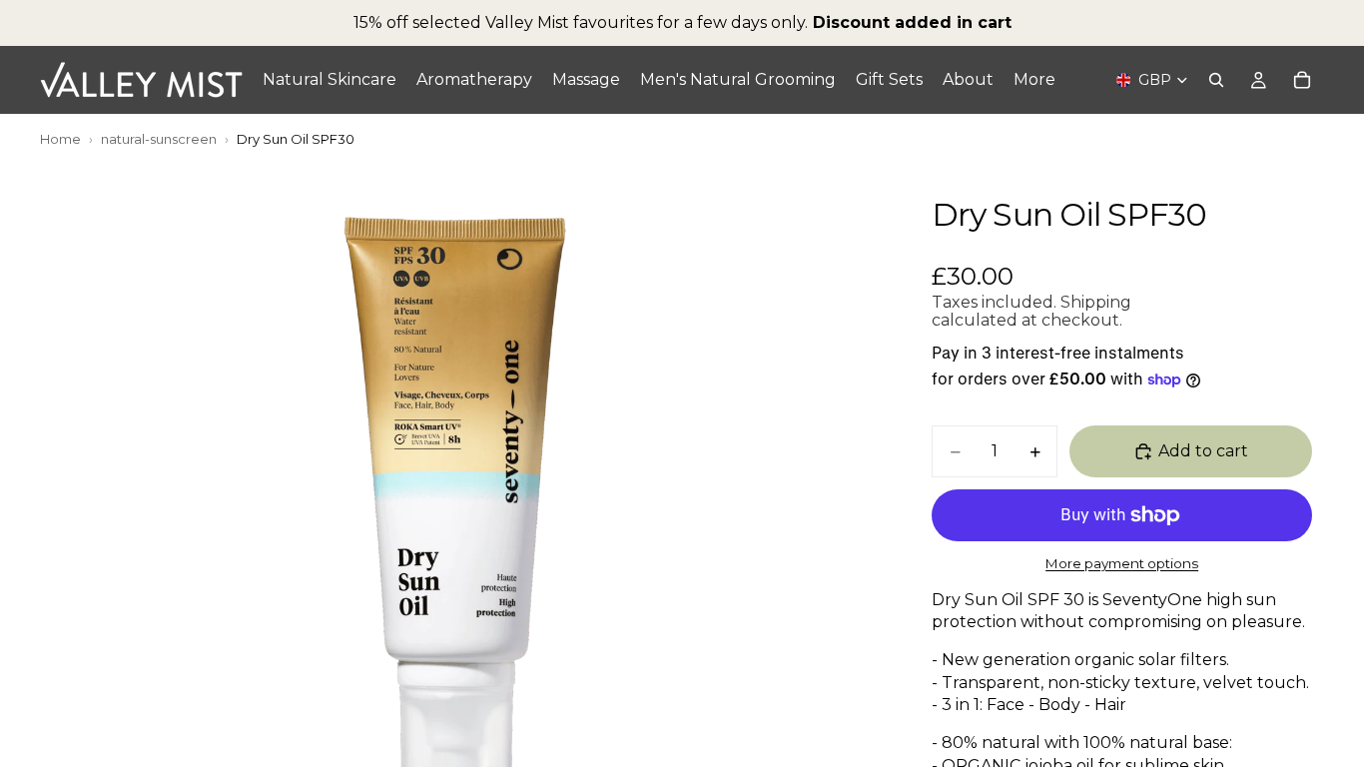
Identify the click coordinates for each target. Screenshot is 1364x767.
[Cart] (1302, 80)
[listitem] (1034, 80)
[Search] (1216, 80)
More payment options (1121, 563)
